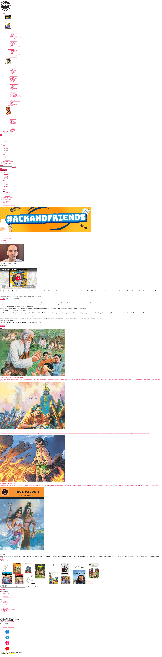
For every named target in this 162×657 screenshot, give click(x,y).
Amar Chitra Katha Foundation (9, 205)
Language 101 (13, 71)
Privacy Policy (5, 607)
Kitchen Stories (13, 70)
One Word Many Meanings (15, 37)
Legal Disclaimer (6, 606)
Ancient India (10, 67)
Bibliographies (13, 119)
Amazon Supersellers (7, 163)
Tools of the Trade (13, 76)
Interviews (12, 120)
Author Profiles (13, 117)
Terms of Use (5, 610)
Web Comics (7, 160)
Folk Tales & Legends (12, 122)
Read (4, 13)
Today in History (13, 88)
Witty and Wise (13, 124)
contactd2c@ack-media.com (8, 627)
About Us (4, 601)
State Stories (12, 103)
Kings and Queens (14, 84)
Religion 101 (12, 74)
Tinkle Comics (5, 203)
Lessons (11, 106)
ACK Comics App (6, 201)
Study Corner (10, 105)
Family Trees (12, 34)
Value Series (12, 125)
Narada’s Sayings (13, 36)
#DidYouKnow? (13, 33)
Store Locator (5, 608)
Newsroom (5, 603)
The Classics (10, 127)
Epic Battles (12, 79)
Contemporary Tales (12, 116)
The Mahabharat (11, 39)
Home (4, 137)
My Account (5, 611)
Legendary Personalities (15, 101)
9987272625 (5, 624)
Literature (7, 158)
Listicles (11, 45)
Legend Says (12, 35)
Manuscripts (12, 130)
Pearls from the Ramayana (15, 55)
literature (4, 235)
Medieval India (11, 77)
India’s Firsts (12, 97)
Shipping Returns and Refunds (9, 609)
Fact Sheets (12, 69)
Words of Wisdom (13, 82)
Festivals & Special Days (15, 95)
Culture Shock (13, 92)
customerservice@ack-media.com (9, 621)
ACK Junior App (6, 202)
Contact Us (5, 604)
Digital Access (5, 132)
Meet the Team (5, 602)
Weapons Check (13, 38)
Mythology (7, 156)
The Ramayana (11, 49)
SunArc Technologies (12, 653)
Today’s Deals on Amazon (8, 131)
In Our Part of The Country (15, 96)
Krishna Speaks (13, 43)
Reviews (12, 121)
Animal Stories (13, 123)
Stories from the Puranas (12, 32)
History (6, 157)
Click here (99, 318)
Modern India (10, 89)
